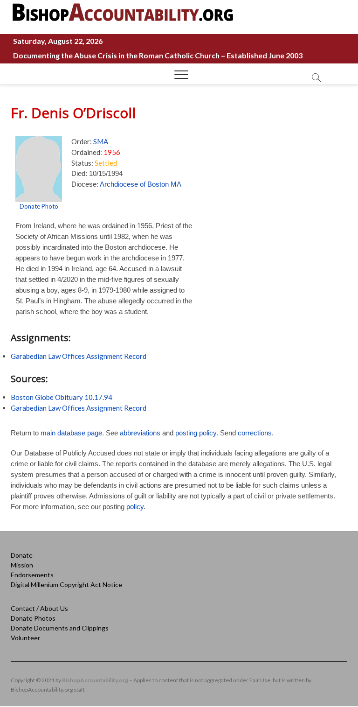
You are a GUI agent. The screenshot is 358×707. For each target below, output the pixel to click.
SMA (100, 141)
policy (135, 507)
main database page (71, 433)
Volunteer (25, 638)
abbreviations (140, 433)
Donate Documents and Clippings (60, 628)
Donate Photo (39, 206)
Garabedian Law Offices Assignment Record (78, 356)
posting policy (195, 433)
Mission (22, 565)
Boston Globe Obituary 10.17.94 (61, 397)
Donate (22, 555)
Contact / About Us (39, 608)
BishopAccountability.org (95, 680)
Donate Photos (33, 618)
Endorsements (32, 575)
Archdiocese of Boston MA (140, 184)
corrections (255, 433)
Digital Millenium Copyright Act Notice (66, 584)
